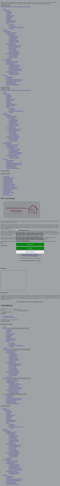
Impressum (35, 254)
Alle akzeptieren (30, 244)
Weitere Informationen (27, 254)
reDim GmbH (34, 255)
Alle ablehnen (30, 248)
